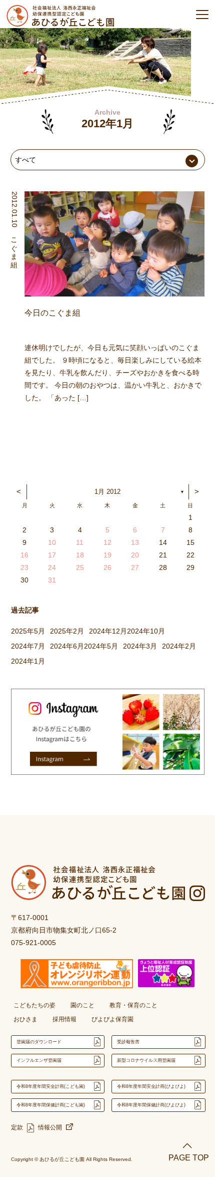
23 (24, 567)
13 (135, 542)
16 (24, 555)
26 (108, 567)
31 (52, 580)
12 (108, 542)
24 (52, 567)
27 (135, 567)
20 (135, 555)
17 (52, 555)
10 (52, 542)
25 (80, 567)
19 (108, 555)
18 (80, 555)
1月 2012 (107, 491)
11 (80, 542)
